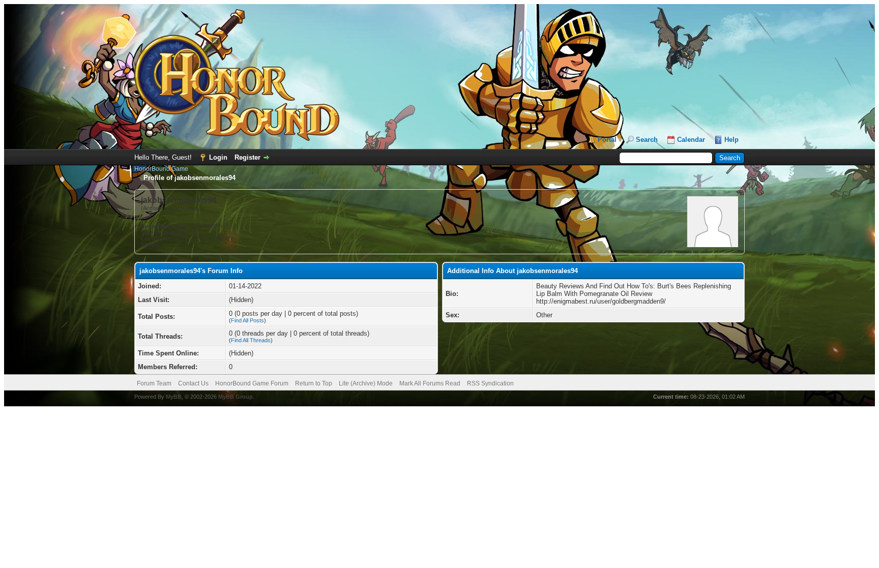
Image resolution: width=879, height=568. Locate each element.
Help (731, 139)
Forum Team (154, 383)
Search (647, 139)
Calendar (691, 139)
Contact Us (193, 383)
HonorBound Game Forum (251, 383)
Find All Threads (251, 340)
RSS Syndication (490, 383)
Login (218, 157)
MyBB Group (235, 397)
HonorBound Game (161, 168)
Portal (607, 139)
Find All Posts (247, 320)
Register (247, 157)
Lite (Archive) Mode (366, 383)
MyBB (174, 397)
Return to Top (313, 383)
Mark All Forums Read (429, 383)
